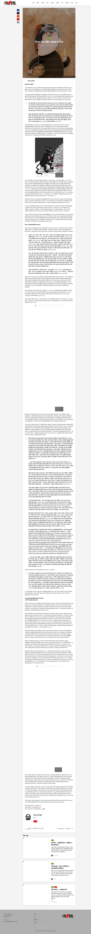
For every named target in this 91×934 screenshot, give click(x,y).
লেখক (35, 916)
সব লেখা (35, 821)
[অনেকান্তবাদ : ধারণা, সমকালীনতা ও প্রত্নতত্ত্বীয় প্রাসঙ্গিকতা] (36, 871)
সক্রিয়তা (67, 2)
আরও (76, 2)
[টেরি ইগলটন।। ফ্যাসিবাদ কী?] (36, 894)
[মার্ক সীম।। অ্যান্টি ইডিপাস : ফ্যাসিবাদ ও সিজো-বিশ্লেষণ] (36, 847)
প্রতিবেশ (57, 2)
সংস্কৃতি (52, 2)
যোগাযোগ (35, 922)
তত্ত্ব (33, 2)
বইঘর (72, 2)
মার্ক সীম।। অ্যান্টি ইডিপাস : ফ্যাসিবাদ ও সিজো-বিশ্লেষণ (61, 844)
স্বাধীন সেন (54, 879)
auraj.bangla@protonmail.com (10, 921)
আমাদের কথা (36, 919)
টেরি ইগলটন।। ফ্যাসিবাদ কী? (59, 889)
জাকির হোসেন (55, 902)
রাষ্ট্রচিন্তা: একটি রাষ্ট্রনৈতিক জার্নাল (34, 807)
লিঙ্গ (62, 2)
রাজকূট (43, 2)
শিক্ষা (47, 2)
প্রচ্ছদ (35, 913)
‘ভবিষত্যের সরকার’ (51, 180)
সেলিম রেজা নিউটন (42, 45)
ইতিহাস (38, 2)
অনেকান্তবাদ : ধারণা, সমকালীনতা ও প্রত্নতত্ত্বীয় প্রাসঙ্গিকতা (60, 867)
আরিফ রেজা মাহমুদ (55, 855)
